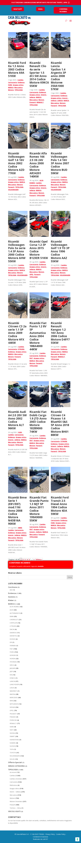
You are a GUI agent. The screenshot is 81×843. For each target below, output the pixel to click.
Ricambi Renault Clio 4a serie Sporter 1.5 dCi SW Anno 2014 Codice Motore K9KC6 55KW (39, 74)
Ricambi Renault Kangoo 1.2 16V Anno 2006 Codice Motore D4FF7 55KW (60, 333)
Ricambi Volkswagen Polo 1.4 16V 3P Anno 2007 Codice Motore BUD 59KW (60, 163)
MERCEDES (14, 697)
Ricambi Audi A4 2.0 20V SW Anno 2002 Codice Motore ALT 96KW (17, 420)
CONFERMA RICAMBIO (63, 10)
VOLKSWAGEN (13, 190)
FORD (10, 85)
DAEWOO (13, 633)
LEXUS (12, 688)
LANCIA (60, 101)
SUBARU (13, 743)
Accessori (13, 772)
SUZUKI (12, 746)
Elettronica (13, 785)
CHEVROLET (14, 620)
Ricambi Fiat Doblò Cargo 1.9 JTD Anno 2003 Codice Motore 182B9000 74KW (38, 421)
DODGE (12, 639)
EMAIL (40, 9)
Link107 (45, 839)
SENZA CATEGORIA (16, 766)
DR (11, 642)
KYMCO (12, 678)
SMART (12, 736)
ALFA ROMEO (14, 607)
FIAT (31, 358)
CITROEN (21, 349)
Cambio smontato (16, 779)
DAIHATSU (13, 636)
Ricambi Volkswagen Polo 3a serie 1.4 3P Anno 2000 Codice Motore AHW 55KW (16, 251)
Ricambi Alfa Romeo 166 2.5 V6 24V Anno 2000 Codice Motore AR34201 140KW (38, 164)
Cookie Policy (60, 834)
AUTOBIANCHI (15, 613)
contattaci (42, 821)
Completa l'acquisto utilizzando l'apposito (26, 566)
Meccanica (18, 87)
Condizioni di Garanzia (40, 837)
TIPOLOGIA (19, 90)
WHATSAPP (18, 9)
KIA (11, 675)
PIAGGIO (13, 717)
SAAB (12, 727)
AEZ (11, 590)
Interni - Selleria (14, 440)
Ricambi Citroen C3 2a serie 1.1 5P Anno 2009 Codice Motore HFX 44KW (17, 333)
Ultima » (39, 559)
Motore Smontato (16, 801)
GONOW (13, 655)
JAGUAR (12, 668)
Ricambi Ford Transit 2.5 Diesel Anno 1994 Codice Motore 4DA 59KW (60, 506)
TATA (12, 749)
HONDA (12, 659)
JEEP (11, 671)
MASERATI (13, 691)
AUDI (20, 432)
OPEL (31, 274)
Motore (11, 90)
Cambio (20, 80)
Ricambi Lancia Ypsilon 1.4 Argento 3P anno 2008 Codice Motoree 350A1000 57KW (58, 76)
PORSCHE (13, 720)
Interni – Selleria (15, 792)
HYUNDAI (13, 662)
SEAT (11, 730)
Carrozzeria (12, 82)
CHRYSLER (13, 623)
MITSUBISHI (14, 704)
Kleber (11, 600)
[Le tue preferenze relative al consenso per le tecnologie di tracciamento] (77, 839)
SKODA (12, 733)
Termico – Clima (15, 808)
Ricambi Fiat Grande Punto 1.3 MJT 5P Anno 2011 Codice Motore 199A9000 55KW (39, 509)
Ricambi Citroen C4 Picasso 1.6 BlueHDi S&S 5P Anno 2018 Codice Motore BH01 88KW (60, 423)
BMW (20, 528)
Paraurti (33, 102)
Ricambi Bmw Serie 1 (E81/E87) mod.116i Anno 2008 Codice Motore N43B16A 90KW (17, 511)
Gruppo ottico (18, 85)
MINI (11, 701)
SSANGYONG (14, 740)
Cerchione (12, 587)
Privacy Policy (50, 834)
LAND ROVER (14, 684)
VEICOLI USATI (14, 811)
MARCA (11, 87)
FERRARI (13, 646)
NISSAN (12, 707)
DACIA (12, 629)
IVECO (12, 665)
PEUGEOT (13, 714)
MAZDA (12, 694)
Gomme (11, 597)
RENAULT (40, 102)
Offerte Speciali (15, 762)
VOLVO (12, 759)
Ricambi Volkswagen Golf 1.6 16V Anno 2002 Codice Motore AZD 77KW (16, 163)
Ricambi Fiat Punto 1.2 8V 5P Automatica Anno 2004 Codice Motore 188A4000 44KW (38, 336)
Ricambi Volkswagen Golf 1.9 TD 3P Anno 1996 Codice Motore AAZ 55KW (60, 251)
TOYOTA (13, 753)
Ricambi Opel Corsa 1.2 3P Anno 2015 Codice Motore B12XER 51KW (39, 250)
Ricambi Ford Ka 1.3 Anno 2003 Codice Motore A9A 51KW (17, 69)
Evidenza (21, 82)
